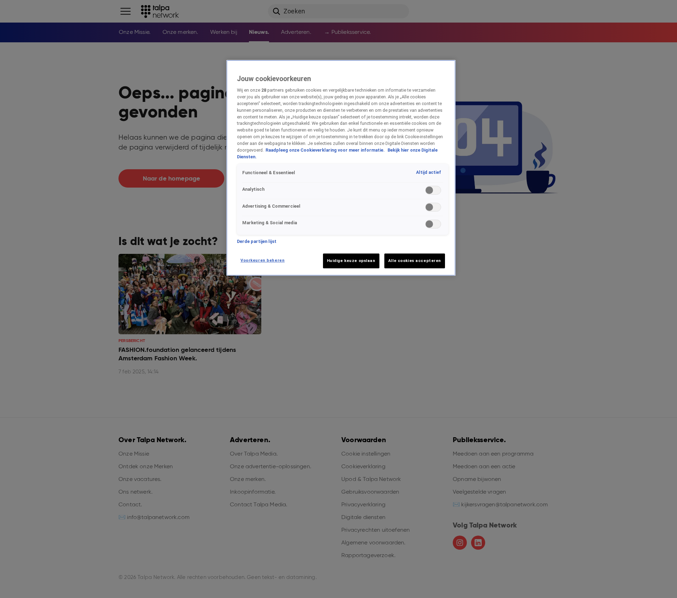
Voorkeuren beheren (262, 260)
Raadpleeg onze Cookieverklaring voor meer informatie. (326, 150)
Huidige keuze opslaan (351, 260)
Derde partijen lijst (256, 241)
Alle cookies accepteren (414, 260)
